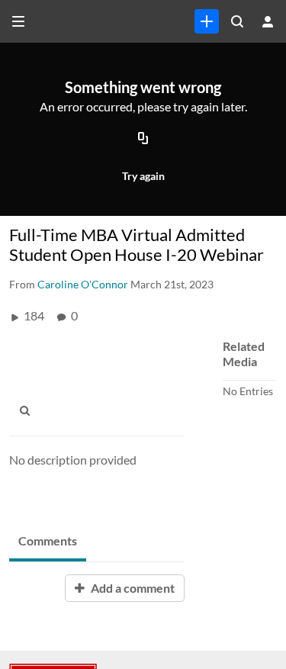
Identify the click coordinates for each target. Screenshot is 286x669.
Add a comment (131, 588)
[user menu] (267, 21)
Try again (143, 175)
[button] (29, 410)
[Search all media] (237, 21)
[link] (206, 21)
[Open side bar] (18, 21)
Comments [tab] (47, 540)
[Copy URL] (143, 139)
